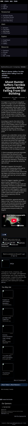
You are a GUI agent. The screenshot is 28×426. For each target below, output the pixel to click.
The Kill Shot (6, 373)
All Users (5, 28)
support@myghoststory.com (16, 423)
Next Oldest (6, 385)
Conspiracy (16, 67)
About (5, 8)
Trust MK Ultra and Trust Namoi (7, 356)
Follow (15, 1)
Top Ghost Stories (8, 17)
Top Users (6, 29)
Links (4, 54)
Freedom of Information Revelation (6, 301)
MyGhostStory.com (6, 67)
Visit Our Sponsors (19, 416)
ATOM (8, 56)
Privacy (13, 424)
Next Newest (15, 385)
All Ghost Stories (8, 15)
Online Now (6, 33)
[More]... (3, 282)
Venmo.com (4, 246)
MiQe (12, 264)
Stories (7, 1)
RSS (4, 56)
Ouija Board (6, 40)
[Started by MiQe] (5, 263)
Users (11, 1)
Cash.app (12, 242)
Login (4, 5)
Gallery (5, 43)
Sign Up (5, 7)
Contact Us (4, 423)
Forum (5, 42)
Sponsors (6, 50)
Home (1, 1)
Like (3, 234)
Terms (24, 423)
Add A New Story (8, 21)
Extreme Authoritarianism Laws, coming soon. (7, 337)
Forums (5, 52)
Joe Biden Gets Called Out (6, 318)
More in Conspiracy (19, 380)
